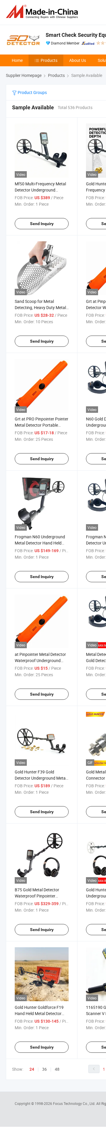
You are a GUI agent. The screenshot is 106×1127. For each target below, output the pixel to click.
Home (17, 60)
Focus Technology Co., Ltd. (74, 1103)
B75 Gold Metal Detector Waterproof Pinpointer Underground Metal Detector (41, 896)
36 (44, 1069)
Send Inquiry (42, 223)
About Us (77, 60)
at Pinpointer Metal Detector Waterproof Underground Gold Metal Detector (40, 660)
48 (57, 1069)
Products (49, 60)
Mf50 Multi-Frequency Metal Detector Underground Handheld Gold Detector (40, 190)
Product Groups (32, 92)
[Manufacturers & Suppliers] (43, 12)
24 (31, 1069)
